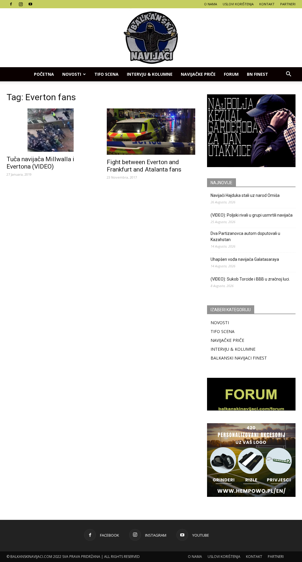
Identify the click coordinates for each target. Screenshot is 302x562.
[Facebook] (10, 4)
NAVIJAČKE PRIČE (198, 74)
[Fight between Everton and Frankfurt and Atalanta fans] (151, 131)
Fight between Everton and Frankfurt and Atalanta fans (144, 166)
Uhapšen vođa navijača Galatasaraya (245, 259)
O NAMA (210, 4)
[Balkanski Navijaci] (151, 37)
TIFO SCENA (106, 74)
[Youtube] (30, 4)
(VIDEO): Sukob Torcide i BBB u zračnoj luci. (250, 279)
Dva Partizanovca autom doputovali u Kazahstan (245, 236)
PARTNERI (288, 4)
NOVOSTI (220, 322)
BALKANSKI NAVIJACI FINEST (239, 358)
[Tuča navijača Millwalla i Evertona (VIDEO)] (50, 130)
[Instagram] (20, 4)
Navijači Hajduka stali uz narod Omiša (245, 195)
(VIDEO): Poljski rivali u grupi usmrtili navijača (252, 215)
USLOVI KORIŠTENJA (238, 4)
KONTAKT (267, 4)
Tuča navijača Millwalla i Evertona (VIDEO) (40, 163)
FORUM (231, 74)
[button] (288, 74)
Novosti (71, 74)
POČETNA (44, 74)
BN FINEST (257, 74)
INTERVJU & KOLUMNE (150, 74)
